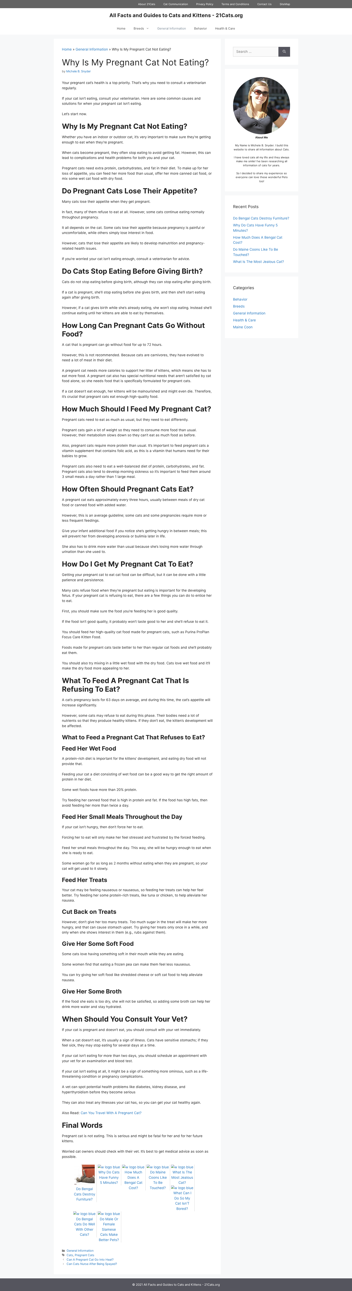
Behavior (200, 28)
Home (121, 28)
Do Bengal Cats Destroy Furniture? (261, 218)
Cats (70, 1255)
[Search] (284, 52)
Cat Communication (175, 4)
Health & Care (225, 28)
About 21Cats (146, 4)
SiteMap (285, 4)
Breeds (139, 28)
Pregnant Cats (84, 1255)
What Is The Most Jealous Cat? (258, 262)
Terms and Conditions (235, 4)
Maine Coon (243, 327)
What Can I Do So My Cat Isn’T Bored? (182, 1201)
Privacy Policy (204, 4)
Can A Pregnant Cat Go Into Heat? (90, 1259)
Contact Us (264, 4)
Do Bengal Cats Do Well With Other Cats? (84, 1227)
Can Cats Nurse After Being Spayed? (92, 1264)
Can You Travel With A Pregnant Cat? (111, 1113)
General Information (171, 28)
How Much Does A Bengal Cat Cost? (133, 1180)
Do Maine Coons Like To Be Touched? (158, 1180)
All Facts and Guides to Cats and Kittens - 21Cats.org (176, 15)
